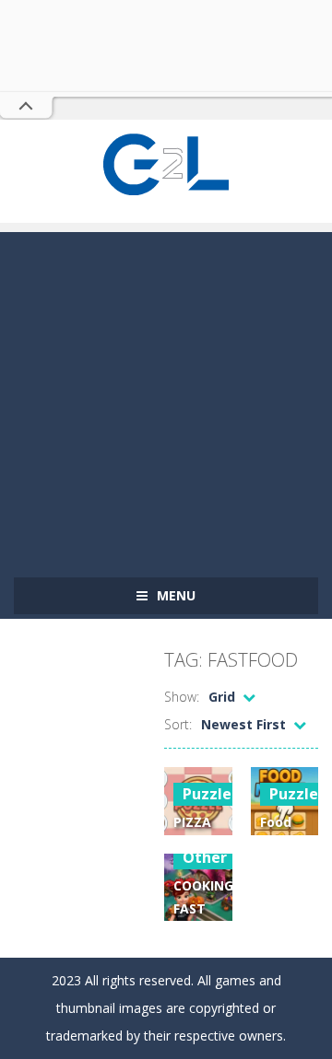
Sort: (178, 724)
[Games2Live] (166, 162)
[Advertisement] (166, 398)
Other (205, 857)
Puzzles (211, 794)
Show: (181, 696)
